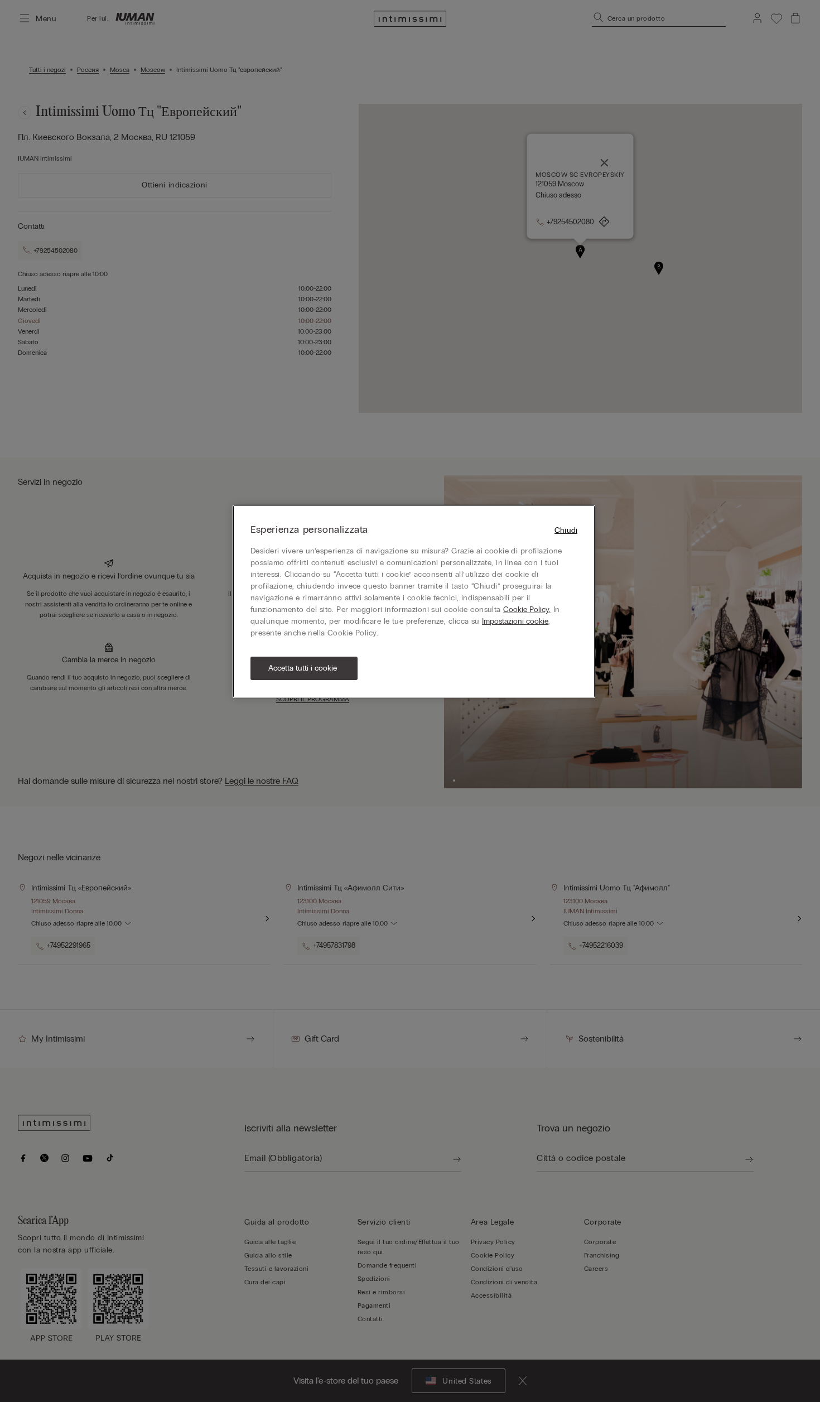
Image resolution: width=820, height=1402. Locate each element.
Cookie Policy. (527, 609)
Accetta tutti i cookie (302, 668)
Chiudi (565, 530)
